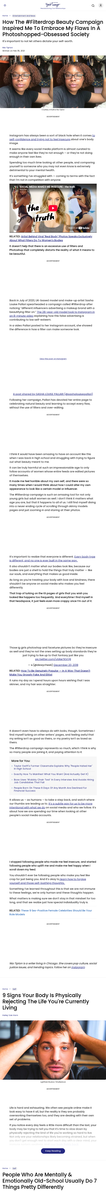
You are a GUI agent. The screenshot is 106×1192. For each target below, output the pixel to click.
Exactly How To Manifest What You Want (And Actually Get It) (51, 774)
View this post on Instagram (53, 358)
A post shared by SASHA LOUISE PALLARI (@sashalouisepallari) (53, 394)
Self (14, 989)
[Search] (92, 5)
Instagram (78, 967)
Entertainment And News (24, 16)
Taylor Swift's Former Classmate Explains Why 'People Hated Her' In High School (53, 767)
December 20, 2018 (66, 665)
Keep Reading (53, 1150)
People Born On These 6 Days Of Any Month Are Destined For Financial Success (50, 789)
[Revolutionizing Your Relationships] (53, 4)
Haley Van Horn (10, 1015)
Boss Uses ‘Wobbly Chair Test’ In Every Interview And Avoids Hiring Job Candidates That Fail (54, 781)
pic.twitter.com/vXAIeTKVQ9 (53, 659)
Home (5, 15)
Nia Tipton (7, 47)
